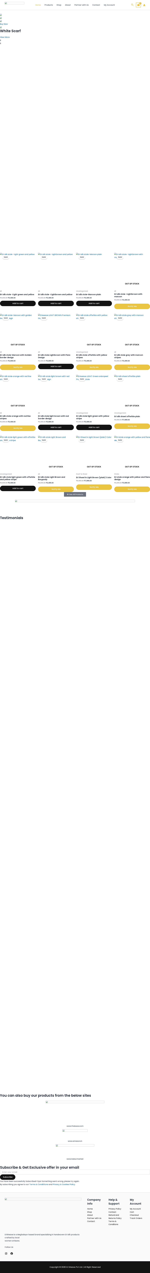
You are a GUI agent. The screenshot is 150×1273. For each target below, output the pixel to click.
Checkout (134, 1215)
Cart (132, 1212)
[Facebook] (11, 1254)
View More (5, 37)
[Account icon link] (144, 5)
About (68, 5)
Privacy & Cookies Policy (64, 1184)
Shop (59, 5)
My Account (109, 5)
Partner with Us (81, 5)
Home (38, 5)
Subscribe (7, 1177)
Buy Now (4, 24)
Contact (96, 5)
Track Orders (136, 1218)
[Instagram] (6, 1254)
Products (49, 5)
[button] (132, 5)
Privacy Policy (115, 1209)
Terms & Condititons (38, 1184)
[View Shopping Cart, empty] (138, 5)
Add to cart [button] (17, 303)
